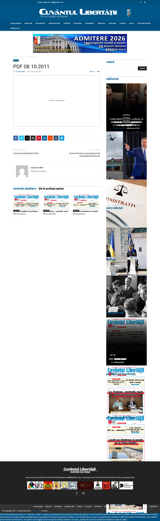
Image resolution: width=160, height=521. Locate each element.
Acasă (15, 57)
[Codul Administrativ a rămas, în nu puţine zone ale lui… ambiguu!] (126, 203)
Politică (67, 23)
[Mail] (145, 2)
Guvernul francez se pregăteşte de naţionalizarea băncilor (84, 154)
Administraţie (54, 23)
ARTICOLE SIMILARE (24, 188)
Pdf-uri (22, 57)
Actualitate (40, 23)
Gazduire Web (36, 511)
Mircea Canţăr (119, 128)
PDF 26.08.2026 (49, 214)
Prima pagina (15, 23)
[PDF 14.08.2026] (86, 202)
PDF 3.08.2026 (117, 359)
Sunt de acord (133, 520)
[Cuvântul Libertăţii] (80, 12)
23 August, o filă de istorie (126, 125)
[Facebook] (141, 2)
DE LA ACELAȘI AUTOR (51, 188)
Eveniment (89, 23)
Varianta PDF (115, 312)
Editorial (28, 23)
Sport (131, 23)
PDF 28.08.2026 (19, 214)
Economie (78, 23)
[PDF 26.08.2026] (56, 202)
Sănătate (101, 23)
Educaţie (112, 23)
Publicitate (15, 28)
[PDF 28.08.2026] (26, 202)
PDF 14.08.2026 (79, 214)
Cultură (123, 23)
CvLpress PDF (20, 71)
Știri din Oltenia (144, 23)
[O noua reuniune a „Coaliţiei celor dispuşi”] (126, 252)
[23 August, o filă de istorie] (126, 300)
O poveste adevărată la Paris (26, 153)
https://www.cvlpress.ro (38, 171)
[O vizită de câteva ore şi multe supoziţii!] (126, 155)
